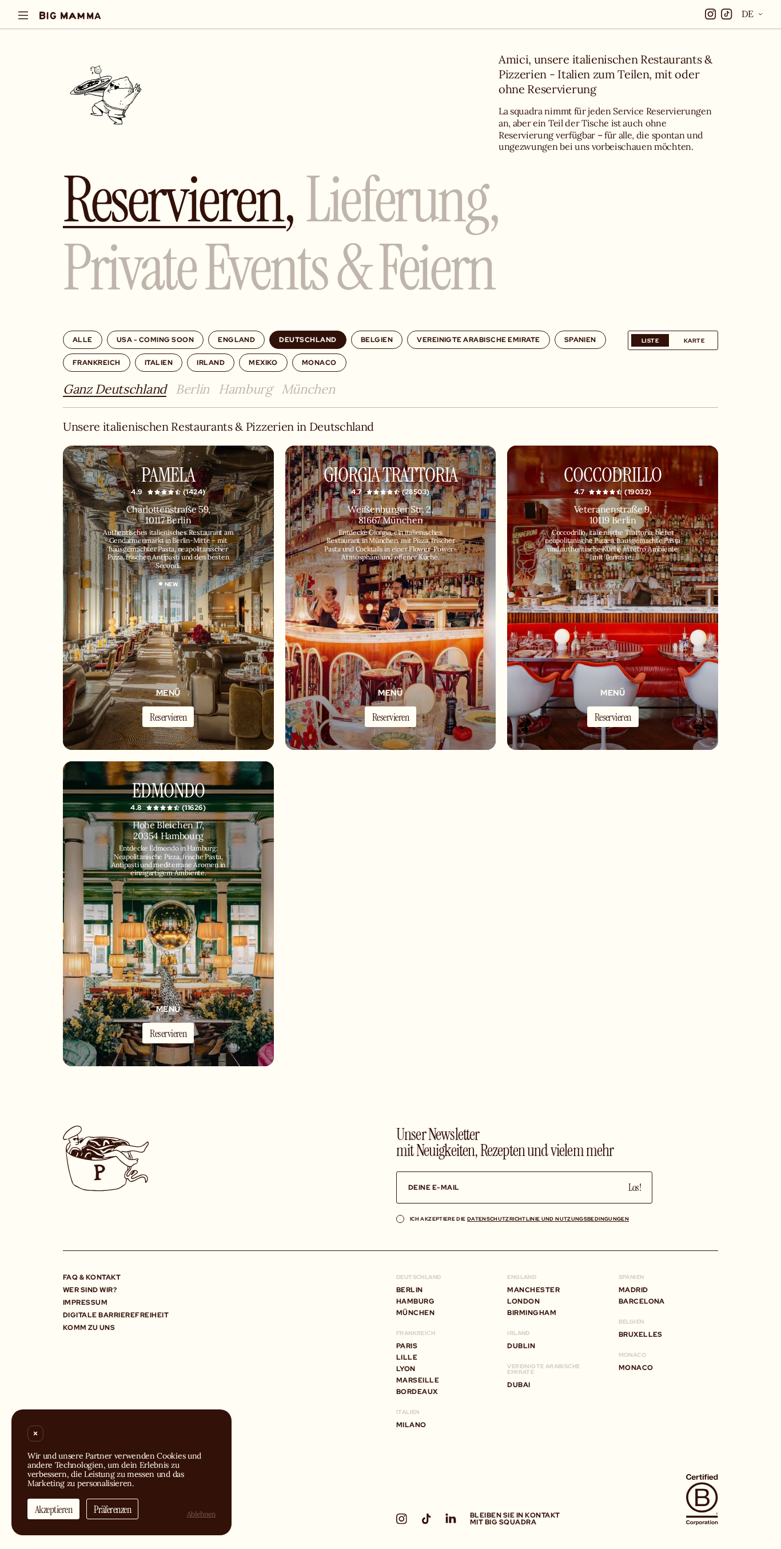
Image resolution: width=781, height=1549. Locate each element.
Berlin (192, 389)
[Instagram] (401, 1518)
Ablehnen (201, 1514)
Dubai (518, 1384)
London (523, 1301)
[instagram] (710, 14)
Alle (83, 339)
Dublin (521, 1345)
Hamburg (245, 389)
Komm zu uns (89, 1327)
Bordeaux (417, 1391)
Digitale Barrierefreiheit (116, 1314)
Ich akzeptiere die (519, 1219)
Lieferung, (402, 197)
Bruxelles (641, 1334)
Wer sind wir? (90, 1289)
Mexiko (263, 362)
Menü (168, 692)
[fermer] (35, 1433)
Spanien (580, 339)
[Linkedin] (450, 1518)
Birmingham (531, 1312)
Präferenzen (112, 1509)
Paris (406, 1345)
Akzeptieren (53, 1509)
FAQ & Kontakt (92, 1277)
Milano (411, 1424)
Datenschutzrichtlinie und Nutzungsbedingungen (548, 1219)
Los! (634, 1187)
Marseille (417, 1380)
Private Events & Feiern (279, 265)
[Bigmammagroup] (70, 15)
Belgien (377, 339)
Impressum (85, 1302)
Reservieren (168, 716)
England (236, 339)
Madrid (633, 1289)
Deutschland (307, 339)
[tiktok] (726, 14)
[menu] (23, 15)
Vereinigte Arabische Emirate (478, 339)
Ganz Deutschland (114, 389)
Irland (211, 362)
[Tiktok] (426, 1518)
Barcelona (642, 1301)
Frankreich (97, 362)
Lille (406, 1357)
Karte (694, 340)
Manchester (533, 1289)
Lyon (406, 1368)
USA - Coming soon (155, 339)
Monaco (319, 362)
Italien (159, 362)
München (308, 389)
